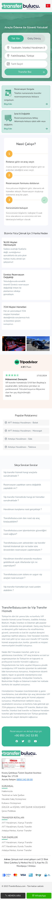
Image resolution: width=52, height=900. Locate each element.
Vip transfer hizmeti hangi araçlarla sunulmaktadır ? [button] (20, 474)
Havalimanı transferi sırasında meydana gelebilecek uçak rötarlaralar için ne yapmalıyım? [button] (22, 562)
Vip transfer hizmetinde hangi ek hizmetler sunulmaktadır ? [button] (23, 499)
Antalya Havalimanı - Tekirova (22, 447)
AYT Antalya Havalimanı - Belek (23, 422)
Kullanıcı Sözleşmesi (11, 803)
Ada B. (8, 395)
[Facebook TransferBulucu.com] (17, 741)
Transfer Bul (24, 72)
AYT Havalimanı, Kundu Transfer (17, 826)
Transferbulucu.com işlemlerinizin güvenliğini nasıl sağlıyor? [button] (24, 532)
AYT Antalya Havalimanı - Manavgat (25, 430)
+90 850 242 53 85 (26, 735)
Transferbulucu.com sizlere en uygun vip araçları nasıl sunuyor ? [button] (22, 576)
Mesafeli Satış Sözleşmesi (14, 799)
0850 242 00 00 (25, 779)
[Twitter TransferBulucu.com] (23, 741)
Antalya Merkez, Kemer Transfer (17, 830)
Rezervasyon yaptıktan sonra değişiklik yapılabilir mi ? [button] (22, 486)
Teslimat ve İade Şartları (13, 795)
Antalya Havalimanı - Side (20, 438)
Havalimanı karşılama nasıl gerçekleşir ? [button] (22, 509)
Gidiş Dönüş (34, 38)
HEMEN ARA (14, 895)
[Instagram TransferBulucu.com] (29, 741)
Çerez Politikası (9, 811)
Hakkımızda (7, 791)
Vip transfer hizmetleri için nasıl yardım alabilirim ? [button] (22, 588)
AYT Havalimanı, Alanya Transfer (17, 822)
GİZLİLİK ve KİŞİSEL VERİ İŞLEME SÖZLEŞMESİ (23, 807)
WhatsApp (40, 895)
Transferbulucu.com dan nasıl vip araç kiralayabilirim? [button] (21, 520)
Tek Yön (15, 38)
